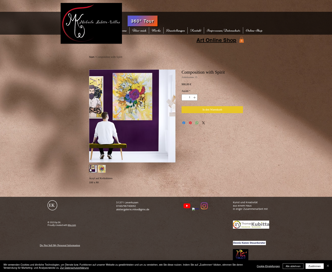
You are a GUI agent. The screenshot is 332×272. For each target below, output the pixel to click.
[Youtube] (186, 205)
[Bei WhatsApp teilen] (197, 123)
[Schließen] (328, 266)
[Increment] (195, 97)
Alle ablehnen (293, 266)
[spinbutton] (189, 97)
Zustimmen (314, 266)
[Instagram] (204, 205)
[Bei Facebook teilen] (184, 123)
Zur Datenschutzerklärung (74, 267)
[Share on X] (203, 123)
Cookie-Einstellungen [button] (268, 266)
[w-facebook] (195, 211)
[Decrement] (184, 97)
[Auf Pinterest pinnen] (190, 123)
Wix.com (72, 225)
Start (91, 56)
